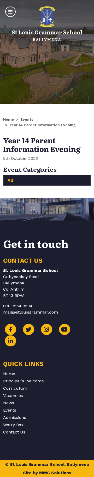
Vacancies (13, 395)
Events (26, 119)
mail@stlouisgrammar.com (30, 312)
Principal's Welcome (23, 380)
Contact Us (14, 432)
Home (8, 119)
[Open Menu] (10, 12)
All (10, 180)
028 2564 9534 (17, 305)
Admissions (14, 417)
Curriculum (15, 388)
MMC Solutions (55, 472)
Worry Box (13, 424)
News (8, 402)
